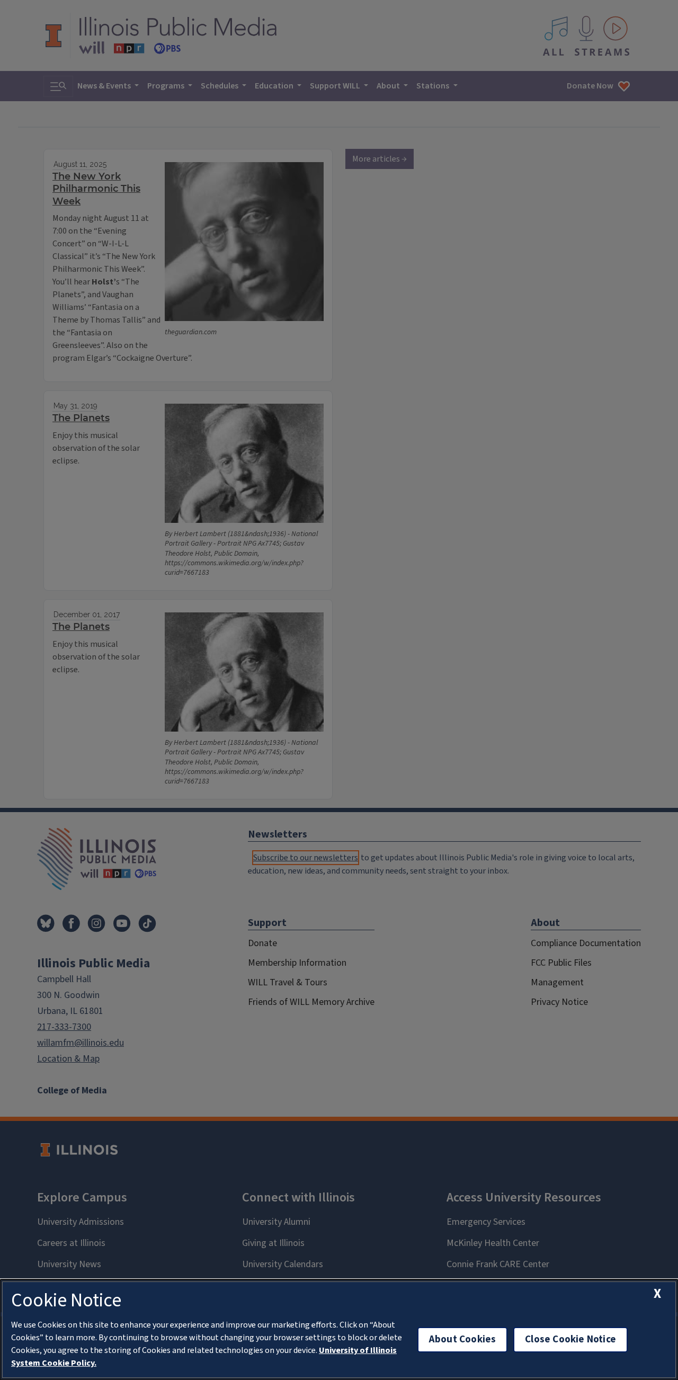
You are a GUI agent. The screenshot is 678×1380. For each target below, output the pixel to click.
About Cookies (462, 1339)
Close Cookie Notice (570, 1339)
